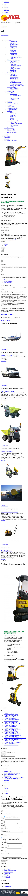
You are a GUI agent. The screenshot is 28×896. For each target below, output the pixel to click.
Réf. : (2, 227)
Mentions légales (8, 771)
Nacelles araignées (14, 88)
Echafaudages (13, 75)
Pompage (9, 105)
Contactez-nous (7, 776)
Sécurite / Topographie (14, 123)
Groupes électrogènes (15, 95)
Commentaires (4, 857)
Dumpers (12, 48)
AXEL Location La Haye (11, 731)
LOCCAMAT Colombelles (11, 745)
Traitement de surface (12, 109)
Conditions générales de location (12, 773)
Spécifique (11, 87)
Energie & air (7, 873)
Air (9, 96)
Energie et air (9, 91)
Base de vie (11, 113)
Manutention (12, 61)
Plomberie (9, 111)
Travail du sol (9, 40)
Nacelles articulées (14, 79)
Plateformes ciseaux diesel (16, 82)
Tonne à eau (13, 71)
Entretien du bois (11, 130)
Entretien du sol (11, 129)
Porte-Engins (13, 70)
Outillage (8, 101)
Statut (2, 817)
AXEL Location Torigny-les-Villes (13, 739)
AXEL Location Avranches (11, 715)
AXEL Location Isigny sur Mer (12, 729)
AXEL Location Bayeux (10, 716)
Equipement (8, 112)
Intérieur (11, 74)
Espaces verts (9, 128)
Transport (11, 67)
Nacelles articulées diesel (16, 84)
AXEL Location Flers (10, 726)
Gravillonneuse (13, 53)
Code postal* (4, 828)
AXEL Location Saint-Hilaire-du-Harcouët (15, 738)
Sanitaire (12, 119)
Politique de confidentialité (10, 774)
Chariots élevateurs (14, 63)
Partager (6, 244)
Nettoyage (9, 102)
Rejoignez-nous (7, 886)
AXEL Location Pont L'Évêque (12, 735)
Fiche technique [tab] (8, 282)
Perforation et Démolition (13, 104)
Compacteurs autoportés (16, 57)
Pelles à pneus (13, 46)
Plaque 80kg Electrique (6, 551)
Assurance (3, 831)
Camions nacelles (14, 89)
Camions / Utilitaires (15, 68)
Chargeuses (13, 50)
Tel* (2, 823)
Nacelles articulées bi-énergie (17, 85)
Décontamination (13, 120)
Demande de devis (8, 239)
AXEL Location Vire (9, 743)
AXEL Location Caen (10, 718)
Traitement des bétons (12, 108)
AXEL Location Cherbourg (11, 719)
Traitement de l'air (14, 98)
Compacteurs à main (15, 55)
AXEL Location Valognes (11, 740)
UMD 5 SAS (13, 122)
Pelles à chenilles (14, 44)
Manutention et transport (11, 60)
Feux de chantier (14, 125)
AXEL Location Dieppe (10, 722)
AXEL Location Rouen (10, 736)
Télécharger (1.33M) (6, 320)
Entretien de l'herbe (11, 132)
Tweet (5, 245)
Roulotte (12, 118)
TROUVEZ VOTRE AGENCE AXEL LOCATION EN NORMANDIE (13, 778)
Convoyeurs (13, 51)
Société (2, 825)
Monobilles (12, 58)
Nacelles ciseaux (14, 77)
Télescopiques (13, 64)
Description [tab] (6, 279)
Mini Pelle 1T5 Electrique (7, 314)
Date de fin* (4, 847)
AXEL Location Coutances (11, 721)
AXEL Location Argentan (11, 714)
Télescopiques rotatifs (15, 65)
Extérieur (11, 81)
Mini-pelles (12, 43)
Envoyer (3, 861)
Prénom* (3, 820)
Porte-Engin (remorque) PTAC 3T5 (9, 355)
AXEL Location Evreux (10, 725)
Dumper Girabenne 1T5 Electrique (9, 512)
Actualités (6, 780)
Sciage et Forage (11, 106)
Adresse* (3, 826)
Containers (12, 115)
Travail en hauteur (10, 72)
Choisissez (3, 854)
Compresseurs (13, 94)
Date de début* (4, 846)
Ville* (2, 830)
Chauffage (12, 99)
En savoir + (3, 361)
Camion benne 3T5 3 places (7, 391)
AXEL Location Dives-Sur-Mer (12, 723)
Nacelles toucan (14, 78)
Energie (10, 92)
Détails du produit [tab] (8, 281)
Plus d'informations (24, 893)
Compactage (12, 54)
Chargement (12, 47)
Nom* (2, 818)
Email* (2, 821)
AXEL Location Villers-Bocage (12, 742)
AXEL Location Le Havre (11, 732)
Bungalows (13, 116)
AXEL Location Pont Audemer (12, 733)
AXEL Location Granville (11, 728)
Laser (11, 126)
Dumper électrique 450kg (7, 451)
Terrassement (12, 41)
